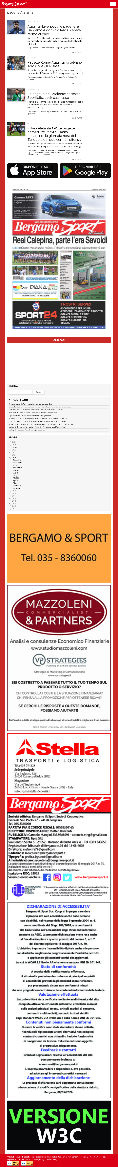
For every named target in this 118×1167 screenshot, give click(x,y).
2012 (14, 508)
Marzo (16, 483)
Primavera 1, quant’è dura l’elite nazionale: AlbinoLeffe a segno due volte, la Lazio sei (37, 421)
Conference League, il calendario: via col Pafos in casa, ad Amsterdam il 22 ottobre (36, 410)
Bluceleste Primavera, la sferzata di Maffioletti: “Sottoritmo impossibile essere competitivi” (38, 418)
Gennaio (16, 488)
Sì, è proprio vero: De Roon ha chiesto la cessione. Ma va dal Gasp (30, 404)
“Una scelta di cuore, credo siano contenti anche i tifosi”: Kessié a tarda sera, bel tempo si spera (40, 407)
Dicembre (17, 460)
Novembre (17, 462)
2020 (14, 457)
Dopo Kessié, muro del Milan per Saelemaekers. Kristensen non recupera (33, 413)
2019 (14, 490)
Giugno (16, 475)
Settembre (17, 467)
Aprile (15, 480)
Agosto (16, 470)
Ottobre (16, 465)
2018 (14, 493)
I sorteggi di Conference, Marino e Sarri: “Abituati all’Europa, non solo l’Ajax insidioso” (37, 427)
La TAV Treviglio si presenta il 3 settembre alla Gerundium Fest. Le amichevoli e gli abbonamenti (41, 424)
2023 (14, 450)
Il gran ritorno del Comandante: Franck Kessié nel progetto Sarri (30, 416)
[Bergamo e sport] (59, 548)
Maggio (16, 478)
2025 (14, 444)
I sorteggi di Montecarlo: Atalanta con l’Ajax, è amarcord (27, 430)
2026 (14, 442)
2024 (14, 447)
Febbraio (17, 485)
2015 (14, 501)
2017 (14, 496)
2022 (14, 452)
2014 (14, 503)
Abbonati (59, 340)
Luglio (15, 473)
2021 (14, 455)
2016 (14, 498)
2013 (14, 506)
